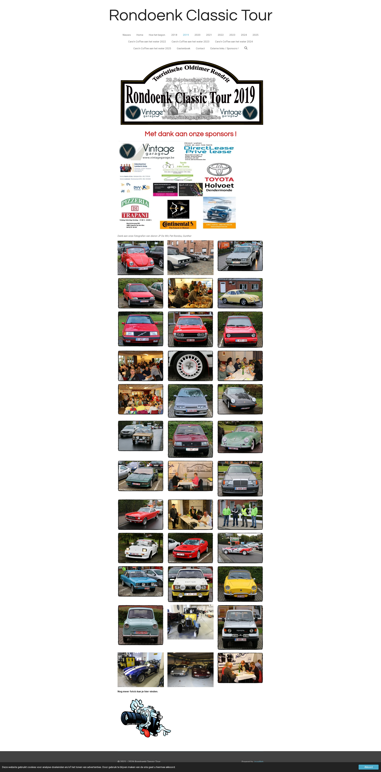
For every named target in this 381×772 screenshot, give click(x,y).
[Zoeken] (246, 48)
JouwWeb (258, 762)
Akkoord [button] (368, 767)
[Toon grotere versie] (141, 257)
